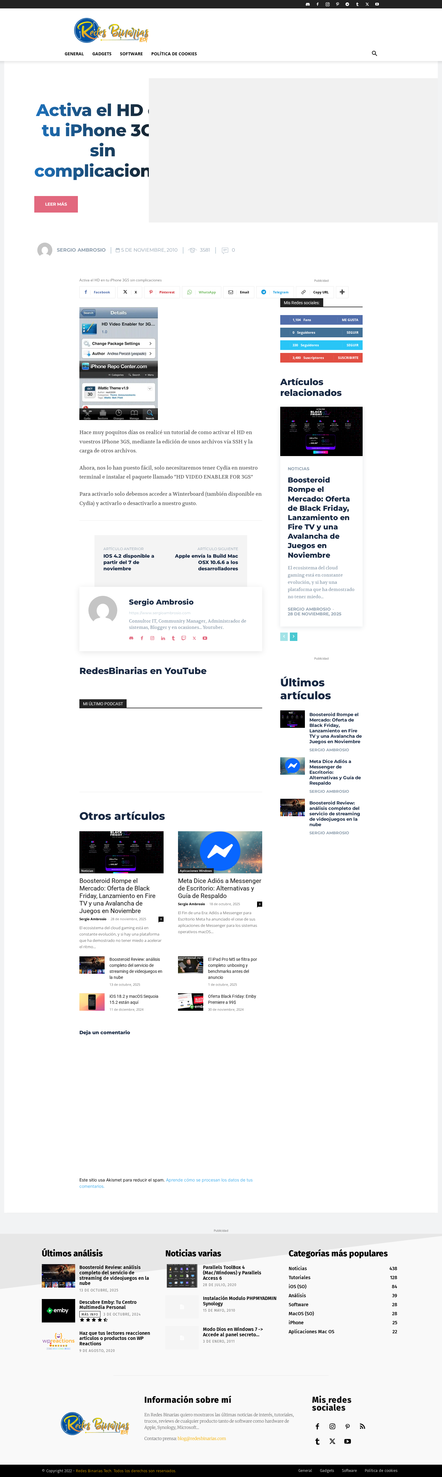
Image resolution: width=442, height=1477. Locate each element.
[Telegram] (347, 4)
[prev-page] (284, 637)
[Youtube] (377, 4)
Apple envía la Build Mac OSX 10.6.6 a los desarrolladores (206, 562)
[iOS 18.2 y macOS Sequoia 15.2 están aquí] (92, 1002)
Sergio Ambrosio (81, 250)
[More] (342, 292)
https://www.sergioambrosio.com (160, 613)
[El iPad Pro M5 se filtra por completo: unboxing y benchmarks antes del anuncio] (190, 965)
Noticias (87, 871)
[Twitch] (184, 637)
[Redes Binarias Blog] (95, 1423)
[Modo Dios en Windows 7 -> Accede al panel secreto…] (182, 1338)
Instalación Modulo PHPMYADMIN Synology (240, 1301)
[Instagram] (327, 4)
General (74, 54)
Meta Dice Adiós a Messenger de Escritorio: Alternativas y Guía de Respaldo (219, 888)
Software (131, 54)
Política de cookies (174, 54)
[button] (374, 54)
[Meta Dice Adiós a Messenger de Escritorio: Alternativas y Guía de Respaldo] (220, 852)
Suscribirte (348, 357)
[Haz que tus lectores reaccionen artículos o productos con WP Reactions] (58, 1341)
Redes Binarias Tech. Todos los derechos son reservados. (126, 1471)
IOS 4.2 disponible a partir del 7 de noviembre (128, 562)
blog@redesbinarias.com (202, 1438)
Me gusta (350, 319)
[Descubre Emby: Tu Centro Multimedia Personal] (58, 1310)
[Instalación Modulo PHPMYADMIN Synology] (182, 1307)
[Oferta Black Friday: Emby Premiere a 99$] (190, 1002)
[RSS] (362, 1427)
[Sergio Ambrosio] (46, 250)
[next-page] (293, 637)
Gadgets (102, 54)
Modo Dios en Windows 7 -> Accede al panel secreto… (233, 1332)
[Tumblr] (357, 4)
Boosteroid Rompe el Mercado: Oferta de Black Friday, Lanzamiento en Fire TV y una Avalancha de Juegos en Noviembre (117, 896)
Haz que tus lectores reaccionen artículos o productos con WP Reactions (114, 1338)
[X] (367, 4)
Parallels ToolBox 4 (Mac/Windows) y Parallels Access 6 (232, 1272)
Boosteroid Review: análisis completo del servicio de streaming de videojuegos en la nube (334, 813)
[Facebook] (317, 4)
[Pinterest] (337, 4)
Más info (89, 1314)
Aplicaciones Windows (196, 871)
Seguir (352, 332)
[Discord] (307, 4)
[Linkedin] (163, 637)
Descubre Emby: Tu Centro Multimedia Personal (108, 1304)
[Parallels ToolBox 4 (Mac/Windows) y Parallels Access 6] (182, 1276)
